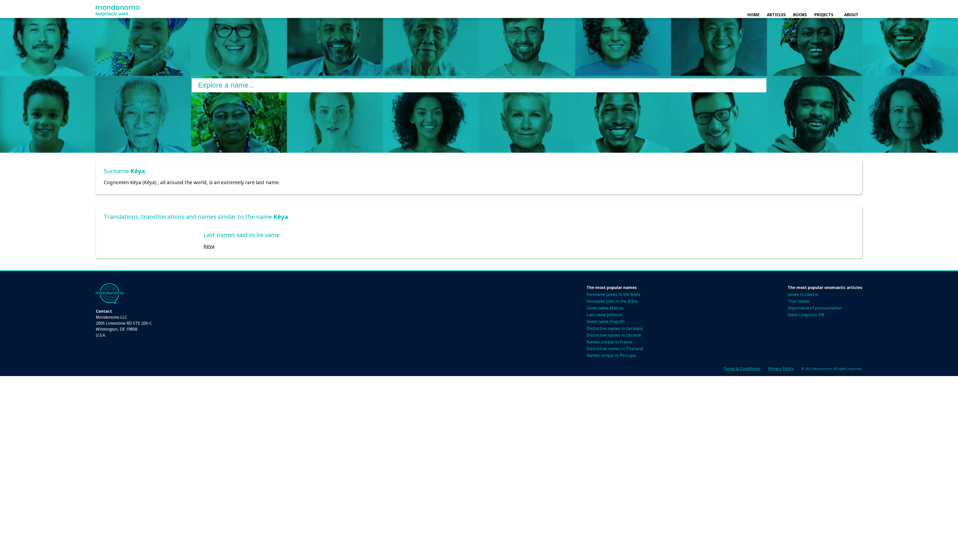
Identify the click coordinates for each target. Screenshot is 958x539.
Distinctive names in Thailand (615, 348)
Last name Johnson (604, 314)
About (851, 14)
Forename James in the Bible (613, 294)
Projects (823, 14)
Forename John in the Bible (612, 301)
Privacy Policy (781, 368)
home (753, 14)
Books (800, 14)
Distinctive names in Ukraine (614, 335)
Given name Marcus (605, 308)
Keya (209, 246)
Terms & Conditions (741, 368)
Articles (776, 14)
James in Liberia (803, 294)
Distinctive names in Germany (615, 328)
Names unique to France (609, 342)
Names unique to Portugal (611, 355)
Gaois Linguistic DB (806, 314)
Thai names (799, 301)
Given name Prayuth (606, 321)
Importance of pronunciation (815, 308)
